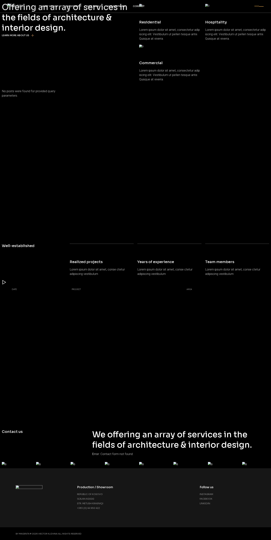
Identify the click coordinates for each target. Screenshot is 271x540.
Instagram (206, 494)
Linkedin (205, 503)
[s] (15, 464)
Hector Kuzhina (48, 533)
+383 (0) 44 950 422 (88, 508)
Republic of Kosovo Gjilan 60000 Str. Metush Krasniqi (90, 499)
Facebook (206, 498)
